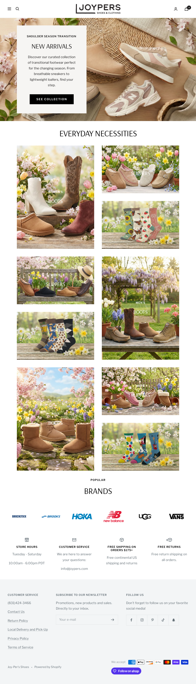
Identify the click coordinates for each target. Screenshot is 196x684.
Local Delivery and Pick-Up (28, 629)
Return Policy (18, 621)
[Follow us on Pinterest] (152, 620)
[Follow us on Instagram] (142, 620)
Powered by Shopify (47, 667)
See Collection (51, 99)
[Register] (112, 619)
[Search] (17, 9)
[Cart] (186, 9)
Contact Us (16, 612)
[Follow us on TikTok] (163, 620)
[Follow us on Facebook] (131, 620)
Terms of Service (20, 647)
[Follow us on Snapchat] (173, 620)
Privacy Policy (18, 638)
